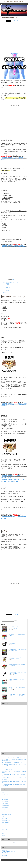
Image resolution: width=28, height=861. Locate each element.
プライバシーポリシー (6, 854)
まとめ (4, 292)
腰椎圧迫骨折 (4, 818)
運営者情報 (4, 855)
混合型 (6, 290)
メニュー (4, 4)
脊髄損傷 (3, 816)
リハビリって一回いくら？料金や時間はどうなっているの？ (14, 757)
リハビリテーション (6, 794)
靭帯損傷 (3, 831)
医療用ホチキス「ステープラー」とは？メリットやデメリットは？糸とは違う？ (18, 695)
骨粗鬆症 (3, 835)
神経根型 (7, 287)
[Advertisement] (14, 37)
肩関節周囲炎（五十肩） (7, 814)
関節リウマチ (4, 829)
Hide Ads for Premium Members (8, 851)
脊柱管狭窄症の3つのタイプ (10, 282)
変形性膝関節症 (5, 801)
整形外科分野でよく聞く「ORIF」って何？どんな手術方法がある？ (17, 627)
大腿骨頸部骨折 (5, 807)
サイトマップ (5, 852)
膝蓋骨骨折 (4, 824)
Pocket (16, 21)
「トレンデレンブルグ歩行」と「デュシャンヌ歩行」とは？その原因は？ (18, 658)
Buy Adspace (5, 850)
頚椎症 (3, 833)
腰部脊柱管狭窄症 (5, 822)
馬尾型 (6, 284)
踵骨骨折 (3, 827)
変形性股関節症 (5, 799)
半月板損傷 (4, 797)
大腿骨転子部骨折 (5, 805)
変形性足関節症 (5, 803)
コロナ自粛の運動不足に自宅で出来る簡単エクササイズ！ (13, 762)
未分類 (3, 809)
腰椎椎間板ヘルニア (6, 820)
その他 (3, 792)
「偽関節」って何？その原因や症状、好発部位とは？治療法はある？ (18, 673)
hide (13, 279)
